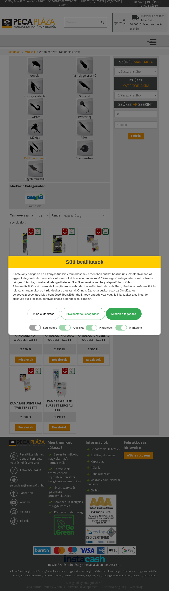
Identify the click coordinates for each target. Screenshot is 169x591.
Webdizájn (136, 587)
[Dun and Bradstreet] (101, 510)
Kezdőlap (14, 52)
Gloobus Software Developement (76, 587)
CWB (45, 587)
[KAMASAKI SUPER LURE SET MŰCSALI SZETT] (59, 383)
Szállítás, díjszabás (103, 455)
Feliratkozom (140, 455)
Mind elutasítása (43, 313)
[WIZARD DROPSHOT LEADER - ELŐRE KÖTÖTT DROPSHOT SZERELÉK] (59, 243)
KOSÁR (139, 2)
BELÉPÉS (153, 2)
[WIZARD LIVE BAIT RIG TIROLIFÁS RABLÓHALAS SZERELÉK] (25, 243)
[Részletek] (84, 558)
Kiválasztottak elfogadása (83, 313)
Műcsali (30, 52)
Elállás (63, 5)
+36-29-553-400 (30, 470)
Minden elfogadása (123, 313)
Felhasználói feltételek (105, 449)
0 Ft (124, 22)
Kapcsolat (97, 461)
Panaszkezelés (100, 474)
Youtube (25, 502)
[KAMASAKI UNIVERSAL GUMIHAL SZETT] (93, 243)
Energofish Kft (92, 583)
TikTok (24, 521)
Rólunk (95, 468)
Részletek (25, 359)
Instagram (26, 511)
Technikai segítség (114, 587)
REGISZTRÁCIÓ (148, 6)
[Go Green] (61, 524)
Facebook (26, 493)
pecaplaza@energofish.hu (27, 485)
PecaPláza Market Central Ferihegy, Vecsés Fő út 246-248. (27, 458)
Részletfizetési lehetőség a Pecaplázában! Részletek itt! (84, 565)
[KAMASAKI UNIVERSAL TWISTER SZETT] (25, 383)
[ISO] (101, 534)
